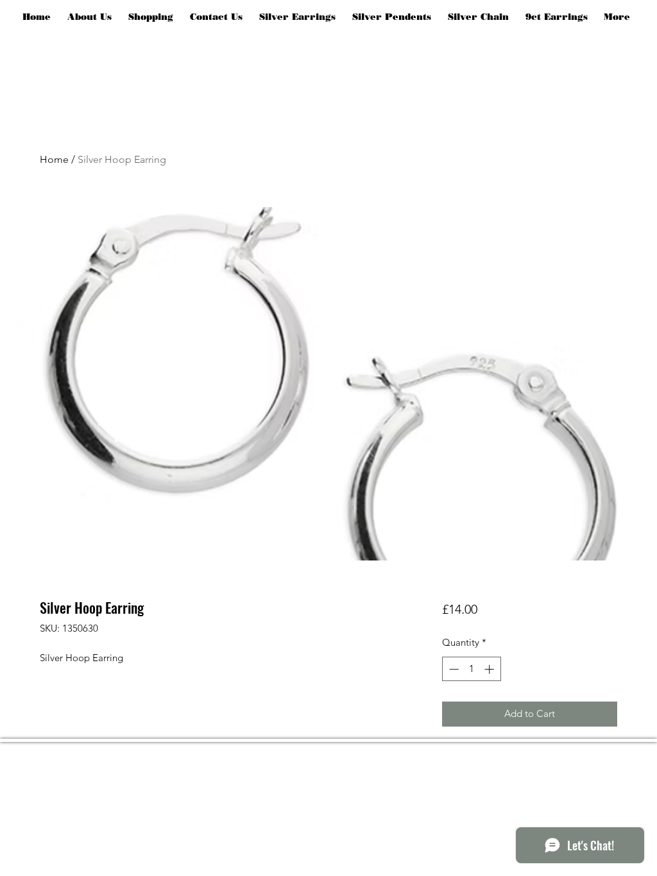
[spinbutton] (471, 669)
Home (54, 159)
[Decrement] (452, 669)
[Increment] (490, 669)
